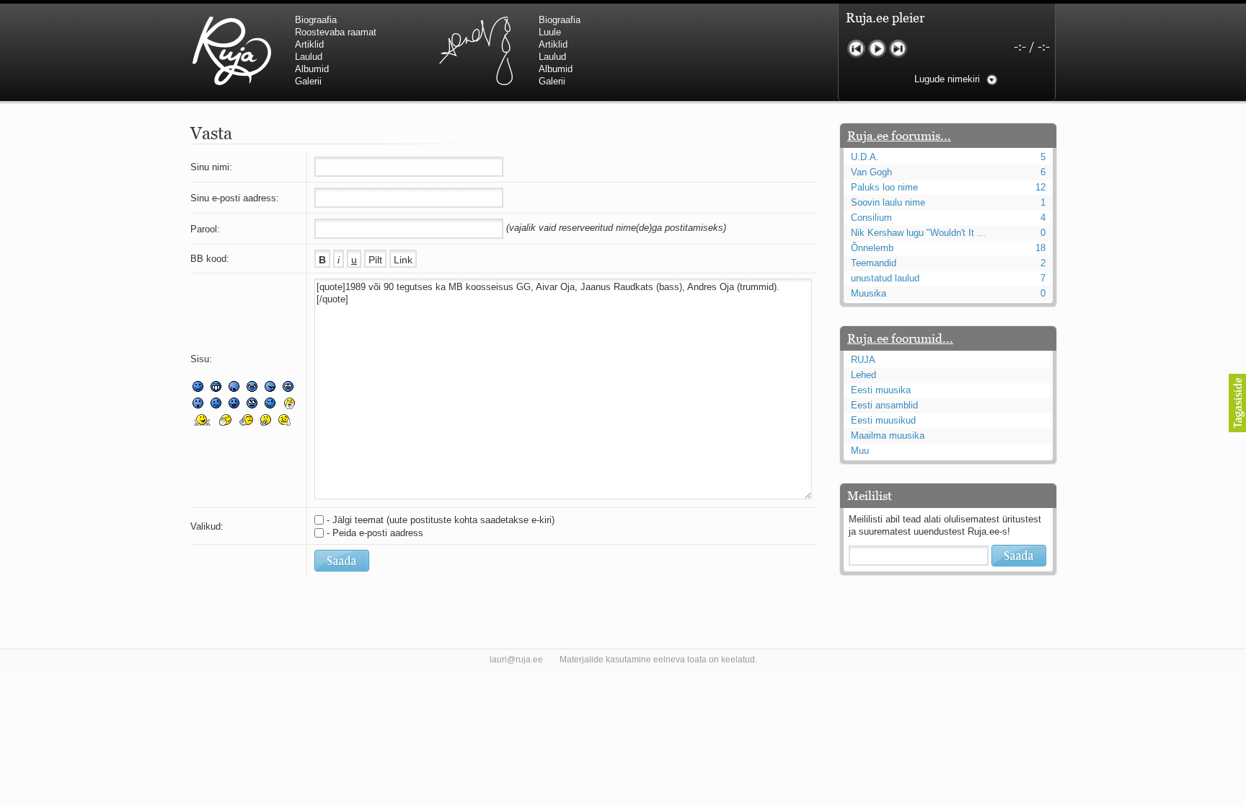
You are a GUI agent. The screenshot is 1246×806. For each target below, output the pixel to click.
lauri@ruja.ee (516, 659)
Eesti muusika (881, 390)
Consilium (871, 217)
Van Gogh (871, 172)
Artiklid (309, 44)
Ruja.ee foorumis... (899, 135)
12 (1040, 187)
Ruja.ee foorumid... (900, 338)
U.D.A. (865, 157)
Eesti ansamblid (884, 405)
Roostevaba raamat (335, 32)
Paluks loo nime (884, 187)
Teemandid (873, 263)
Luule (550, 32)
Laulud (308, 56)
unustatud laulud (885, 278)
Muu (860, 450)
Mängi (877, 49)
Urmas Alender (475, 50)
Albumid (312, 68)
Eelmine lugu (856, 49)
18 (1040, 247)
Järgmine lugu (898, 49)
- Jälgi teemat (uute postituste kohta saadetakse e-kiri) (440, 519)
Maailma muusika (887, 435)
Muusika (868, 293)
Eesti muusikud (883, 420)
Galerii (308, 81)
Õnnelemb (872, 247)
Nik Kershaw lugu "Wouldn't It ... (918, 232)
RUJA (231, 50)
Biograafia (316, 19)
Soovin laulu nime (888, 202)
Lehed (863, 374)
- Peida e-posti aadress (375, 532)
